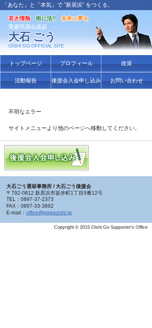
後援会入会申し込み (76, 80)
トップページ (25, 63)
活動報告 (26, 80)
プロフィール (76, 63)
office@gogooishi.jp (49, 213)
